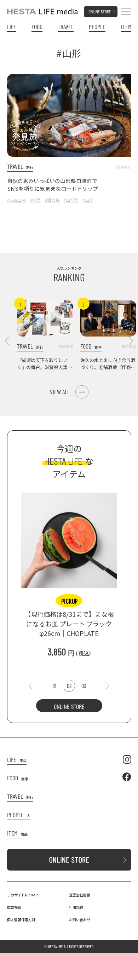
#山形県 (71, 200)
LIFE (11, 26)
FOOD (36, 26)
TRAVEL (66, 26)
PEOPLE (97, 26)
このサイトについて (23, 894)
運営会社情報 (79, 894)
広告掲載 (14, 907)
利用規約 (76, 907)
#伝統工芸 (16, 200)
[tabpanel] (69, 571)
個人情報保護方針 (21, 919)
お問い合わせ (79, 919)
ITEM (126, 26)
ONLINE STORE (69, 706)
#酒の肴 (52, 200)
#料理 (35, 200)
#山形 (88, 200)
